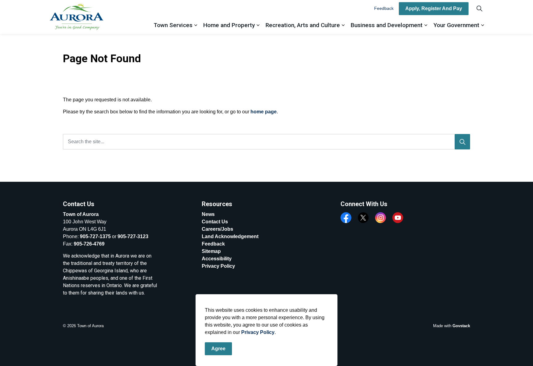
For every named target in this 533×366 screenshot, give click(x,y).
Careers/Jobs (217, 229)
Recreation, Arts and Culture (303, 25)
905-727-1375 (95, 236)
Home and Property (229, 25)
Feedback (384, 8)
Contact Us (215, 221)
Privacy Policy (258, 332)
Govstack (461, 325)
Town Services (173, 25)
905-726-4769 (89, 243)
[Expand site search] (479, 8)
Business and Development (387, 25)
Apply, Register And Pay (433, 8)
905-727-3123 (133, 236)
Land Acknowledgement (230, 236)
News (208, 214)
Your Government (456, 25)
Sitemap (211, 251)
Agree (218, 348)
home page (263, 111)
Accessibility (217, 258)
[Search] (462, 141)
